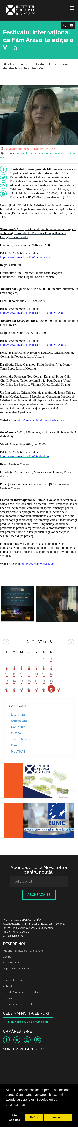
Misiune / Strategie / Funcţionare (23, 950)
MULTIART (18, 751)
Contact (7, 998)
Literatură (18, 714)
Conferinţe (18, 726)
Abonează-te (39, 895)
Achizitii (7, 986)
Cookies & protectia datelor (18, 1004)
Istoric (6, 974)
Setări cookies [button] (14, 1117)
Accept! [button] (58, 1117)
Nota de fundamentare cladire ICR (23, 992)
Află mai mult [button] (15, 1104)
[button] (74, 88)
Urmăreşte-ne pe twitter (28, 1022)
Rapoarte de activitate (16, 968)
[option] (17, 604)
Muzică (16, 733)
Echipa (7, 956)
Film (14, 745)
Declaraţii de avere (14, 980)
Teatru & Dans (20, 739)
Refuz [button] (34, 1117)
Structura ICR (11, 962)
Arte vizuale (19, 720)
